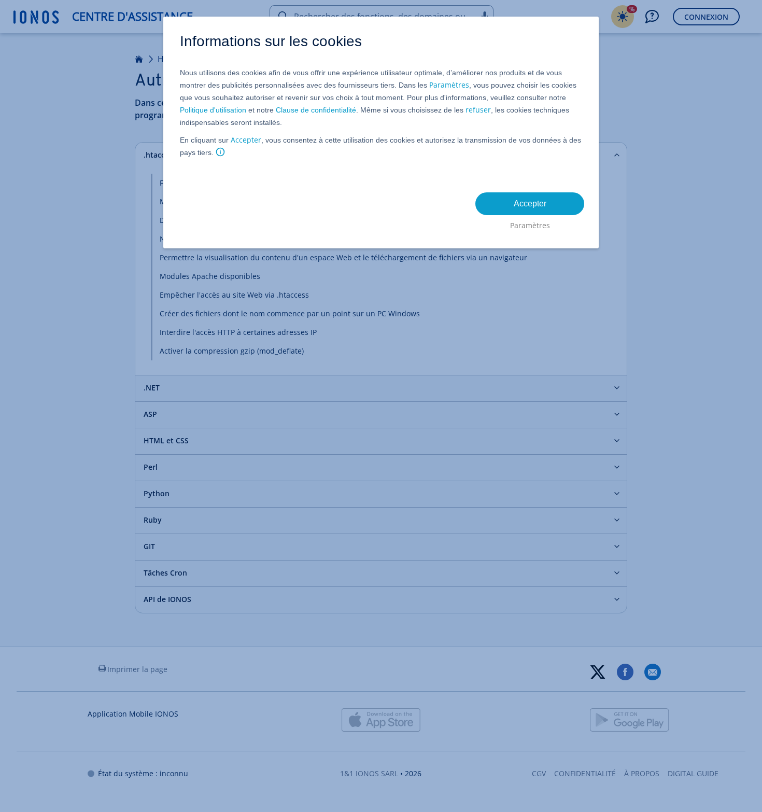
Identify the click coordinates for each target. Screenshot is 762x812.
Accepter (246, 140)
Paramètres (449, 85)
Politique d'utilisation (213, 110)
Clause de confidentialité (316, 110)
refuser (478, 110)
